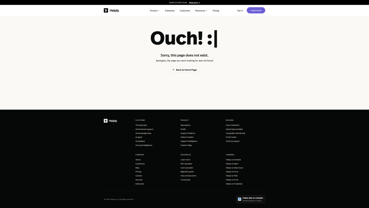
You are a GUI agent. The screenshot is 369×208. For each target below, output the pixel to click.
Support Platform (188, 133)
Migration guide (187, 171)
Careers (138, 175)
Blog (137, 167)
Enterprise (170, 10)
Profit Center (231, 137)
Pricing (216, 10)
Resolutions (185, 125)
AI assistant (140, 141)
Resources (200, 10)
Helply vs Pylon (232, 163)
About (138, 159)
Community (185, 179)
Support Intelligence (189, 141)
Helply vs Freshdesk (234, 183)
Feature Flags (186, 145)
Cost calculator (187, 167)
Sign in (240, 10)
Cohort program (233, 141)
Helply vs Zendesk (233, 159)
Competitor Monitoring (235, 133)
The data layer (141, 125)
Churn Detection (232, 125)
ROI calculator (186, 163)
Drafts (183, 129)
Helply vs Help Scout (234, 167)
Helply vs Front (232, 179)
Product (154, 10)
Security (138, 179)
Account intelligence (143, 145)
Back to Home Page (186, 69)
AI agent (138, 137)
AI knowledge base (143, 133)
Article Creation (187, 137)
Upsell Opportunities (234, 129)
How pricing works (188, 175)
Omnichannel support (144, 129)
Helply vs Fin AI (232, 171)
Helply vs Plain (232, 175)
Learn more (258, 10)
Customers (185, 10)
